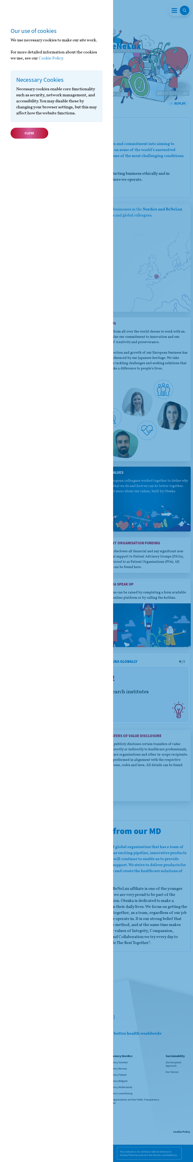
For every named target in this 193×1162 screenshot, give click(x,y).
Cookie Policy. (51, 58)
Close (29, 133)
